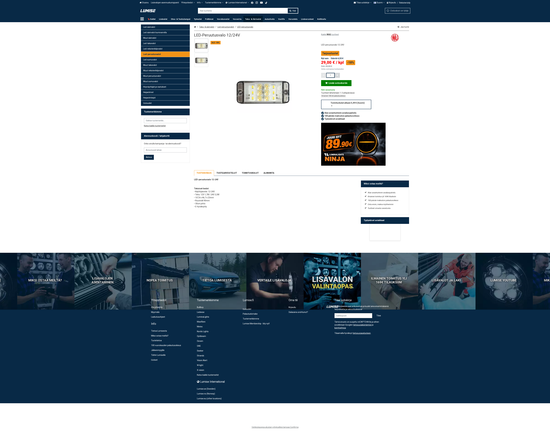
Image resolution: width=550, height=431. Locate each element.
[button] (365, 104)
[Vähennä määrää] (323, 75)
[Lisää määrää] (337, 75)
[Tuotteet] (142, 19)
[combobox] (248, 11)
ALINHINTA (269, 173)
